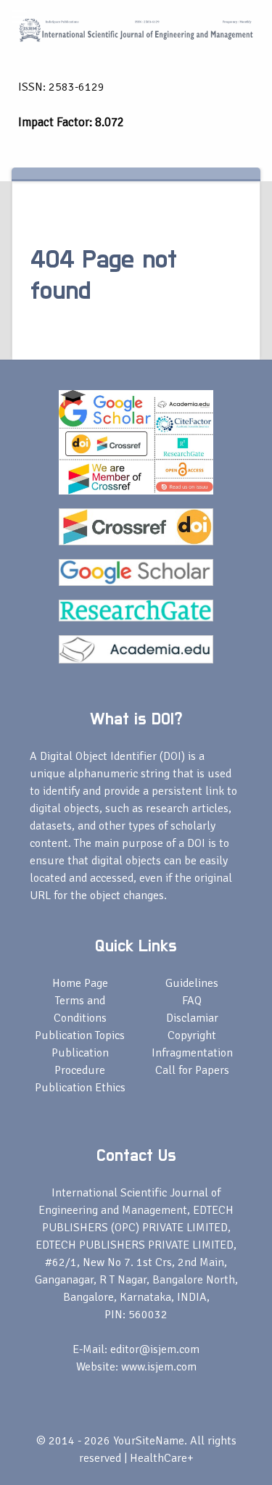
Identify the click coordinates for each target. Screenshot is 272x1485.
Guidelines (191, 983)
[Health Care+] (136, 29)
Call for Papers (192, 1070)
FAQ (192, 1000)
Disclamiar (192, 1018)
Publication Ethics (80, 1087)
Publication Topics (80, 1035)
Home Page (80, 983)
